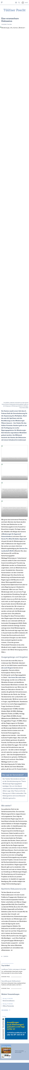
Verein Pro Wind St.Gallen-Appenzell (14, 539)
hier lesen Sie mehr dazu (16, 677)
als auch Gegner (7, 668)
